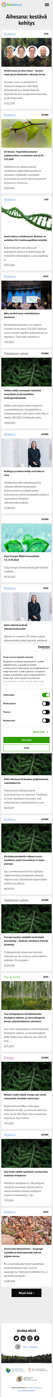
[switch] (46, 703)
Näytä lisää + (26, 1293)
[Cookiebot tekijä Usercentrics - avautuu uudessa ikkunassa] (38, 647)
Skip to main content (11, 10)
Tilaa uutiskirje (30, 1347)
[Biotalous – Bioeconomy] (11, 4)
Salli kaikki (26, 740)
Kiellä (26, 748)
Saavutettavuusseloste (26, 1390)
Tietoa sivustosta (34, 1387)
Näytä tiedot (39, 732)
